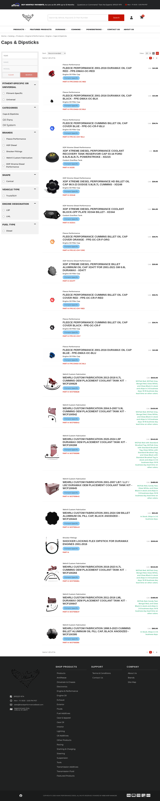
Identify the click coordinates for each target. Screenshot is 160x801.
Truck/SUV (11, 196)
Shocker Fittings (14, 151)
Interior (60, 727)
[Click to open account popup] (131, 18)
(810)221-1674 (19, 696)
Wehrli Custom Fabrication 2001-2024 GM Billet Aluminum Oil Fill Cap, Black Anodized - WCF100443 (96, 515)
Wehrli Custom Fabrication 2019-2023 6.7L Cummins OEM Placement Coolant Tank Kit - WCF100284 (94, 569)
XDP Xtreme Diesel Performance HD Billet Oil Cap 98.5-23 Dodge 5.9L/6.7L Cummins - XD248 (96, 183)
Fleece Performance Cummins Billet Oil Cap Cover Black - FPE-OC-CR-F (95, 324)
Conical (10, 181)
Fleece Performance (16, 139)
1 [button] (150, 58)
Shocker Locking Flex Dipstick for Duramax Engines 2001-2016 (95, 543)
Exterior (60, 704)
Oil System (9, 125)
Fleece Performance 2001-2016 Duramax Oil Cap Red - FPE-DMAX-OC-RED (97, 70)
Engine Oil (62, 695)
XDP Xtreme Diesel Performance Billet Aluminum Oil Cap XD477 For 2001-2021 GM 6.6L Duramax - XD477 (94, 267)
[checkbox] (3, 93)
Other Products (64, 740)
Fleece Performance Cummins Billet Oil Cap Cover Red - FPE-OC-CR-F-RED (95, 296)
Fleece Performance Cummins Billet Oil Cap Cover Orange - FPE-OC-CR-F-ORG (95, 238)
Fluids (59, 709)
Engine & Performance (67, 691)
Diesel (9, 231)
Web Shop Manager (109, 795)
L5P (8, 210)
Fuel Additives (63, 713)
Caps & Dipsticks (11, 114)
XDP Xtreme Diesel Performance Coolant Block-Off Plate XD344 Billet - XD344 (93, 211)
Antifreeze (61, 678)
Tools (59, 762)
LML (8, 216)
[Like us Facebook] (20, 795)
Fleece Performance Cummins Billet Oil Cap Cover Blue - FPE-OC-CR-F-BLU (95, 125)
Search (29, 75)
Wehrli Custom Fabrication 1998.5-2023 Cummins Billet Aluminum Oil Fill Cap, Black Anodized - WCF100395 (97, 631)
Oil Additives (63, 736)
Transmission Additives (67, 767)
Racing (60, 744)
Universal (10, 99)
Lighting (61, 731)
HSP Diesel (11, 145)
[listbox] (19, 56)
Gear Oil (60, 722)
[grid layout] (153, 53)
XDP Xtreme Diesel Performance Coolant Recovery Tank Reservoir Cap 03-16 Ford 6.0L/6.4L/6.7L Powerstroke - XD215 (93, 153)
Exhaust (61, 700)
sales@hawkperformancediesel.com (28, 704)
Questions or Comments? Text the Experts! (99, 5)
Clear (11, 75)
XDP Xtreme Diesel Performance (15, 165)
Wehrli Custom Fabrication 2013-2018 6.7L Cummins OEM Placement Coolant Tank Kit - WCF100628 (94, 380)
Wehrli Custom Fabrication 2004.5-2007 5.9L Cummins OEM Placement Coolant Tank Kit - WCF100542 (94, 411)
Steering (61, 753)
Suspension (62, 758)
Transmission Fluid (65, 771)
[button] (86, 17)
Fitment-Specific (14, 93)
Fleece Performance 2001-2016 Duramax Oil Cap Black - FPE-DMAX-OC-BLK (97, 97)
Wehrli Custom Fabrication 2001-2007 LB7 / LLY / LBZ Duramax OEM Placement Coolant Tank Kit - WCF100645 (97, 485)
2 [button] (153, 58)
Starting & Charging (66, 749)
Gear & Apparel (64, 718)
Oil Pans (8, 119)
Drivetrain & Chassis (66, 682)
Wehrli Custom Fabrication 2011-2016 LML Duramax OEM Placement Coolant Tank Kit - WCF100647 (95, 600)
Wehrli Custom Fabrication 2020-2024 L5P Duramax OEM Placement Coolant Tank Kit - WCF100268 (95, 442)
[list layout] (157, 53)
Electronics (62, 686)
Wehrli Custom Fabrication (19, 158)
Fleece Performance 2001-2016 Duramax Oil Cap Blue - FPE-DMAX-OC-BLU (97, 351)
